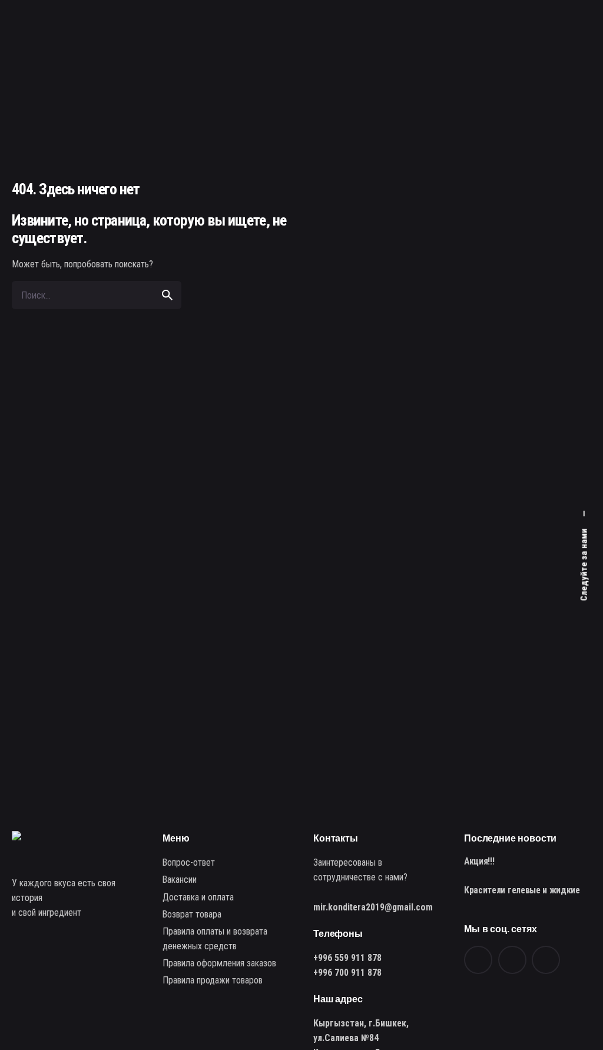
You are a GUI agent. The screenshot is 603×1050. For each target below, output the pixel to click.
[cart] (574, 63)
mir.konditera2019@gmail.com (373, 907)
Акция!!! (479, 861)
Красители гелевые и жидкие (522, 890)
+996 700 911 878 (347, 972)
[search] (167, 295)
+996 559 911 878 (347, 957)
